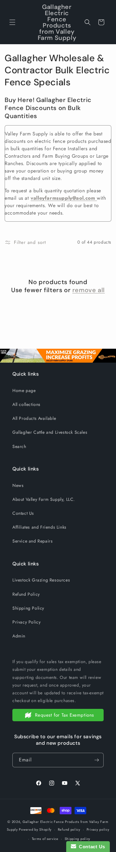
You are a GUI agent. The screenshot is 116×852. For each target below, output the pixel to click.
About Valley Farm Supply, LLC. (43, 499)
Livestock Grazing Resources (41, 580)
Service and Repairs (32, 541)
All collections (26, 404)
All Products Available (34, 418)
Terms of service (45, 838)
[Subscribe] (96, 760)
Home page (24, 390)
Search (19, 446)
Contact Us (23, 513)
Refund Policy (26, 594)
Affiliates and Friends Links (39, 527)
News (18, 485)
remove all (88, 290)
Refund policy (69, 829)
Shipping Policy (28, 608)
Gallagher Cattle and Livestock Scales (49, 432)
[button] (12, 22)
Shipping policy (78, 838)
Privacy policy (98, 829)
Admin (18, 636)
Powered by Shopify (35, 829)
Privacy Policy (26, 622)
